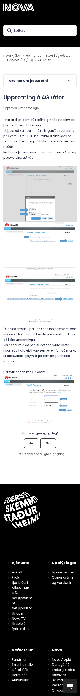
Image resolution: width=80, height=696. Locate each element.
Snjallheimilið (22, 664)
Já (31, 443)
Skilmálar (59, 680)
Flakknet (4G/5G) (20, 60)
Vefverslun (23, 650)
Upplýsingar (64, 562)
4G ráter (44, 60)
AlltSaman (20, 587)
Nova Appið (61, 659)
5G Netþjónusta (22, 606)
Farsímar (19, 659)
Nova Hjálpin (12, 55)
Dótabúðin (20, 669)
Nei (48, 443)
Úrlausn (18, 613)
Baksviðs (59, 674)
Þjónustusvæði (64, 572)
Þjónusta (21, 562)
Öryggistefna (63, 690)
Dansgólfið (61, 664)
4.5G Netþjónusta (22, 595)
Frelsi (16, 577)
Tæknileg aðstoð (58, 55)
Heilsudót (19, 674)
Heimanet (33, 55)
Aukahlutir (20, 680)
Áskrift (17, 572)
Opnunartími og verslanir (62, 580)
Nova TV (19, 618)
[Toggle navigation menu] (73, 7)
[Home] (18, 7)
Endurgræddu (63, 669)
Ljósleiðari (20, 582)
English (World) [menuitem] (24, 486)
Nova (57, 650)
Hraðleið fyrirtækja (20, 626)
